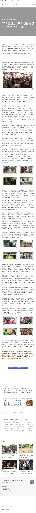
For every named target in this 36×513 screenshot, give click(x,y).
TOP (32, 507)
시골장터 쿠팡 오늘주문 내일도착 (14, 388)
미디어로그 (16, 4)
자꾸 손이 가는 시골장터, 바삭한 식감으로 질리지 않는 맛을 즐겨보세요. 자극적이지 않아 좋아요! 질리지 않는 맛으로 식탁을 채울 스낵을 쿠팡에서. (17, 392)
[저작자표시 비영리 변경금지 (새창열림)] (21, 412)
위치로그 (25, 4)
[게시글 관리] (10, 412)
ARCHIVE (6, 419)
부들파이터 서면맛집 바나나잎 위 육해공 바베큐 (12, 401)
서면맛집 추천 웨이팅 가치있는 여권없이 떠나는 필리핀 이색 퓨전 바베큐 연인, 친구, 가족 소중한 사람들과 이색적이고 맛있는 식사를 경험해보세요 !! (13, 404)
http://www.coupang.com (10, 386)
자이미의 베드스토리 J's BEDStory (12, 481)
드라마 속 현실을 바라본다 (8, 486)
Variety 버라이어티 (14, 419)
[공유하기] (8, 412)
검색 (29, 3)
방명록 (34, 4)
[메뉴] (32, 3)
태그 (8, 4)
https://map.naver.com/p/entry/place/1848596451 (16, 398)
